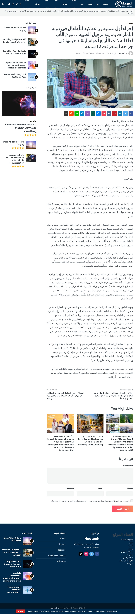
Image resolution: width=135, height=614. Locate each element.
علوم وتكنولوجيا (126, 560)
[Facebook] (20, 4)
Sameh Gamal (72, 608)
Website (70, 488)
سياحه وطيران (32, 121)
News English (127, 540)
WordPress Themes (57, 556)
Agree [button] (20, 611)
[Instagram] (13, 4)
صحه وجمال (129, 23)
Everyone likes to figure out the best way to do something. (20, 128)
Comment (128, 465)
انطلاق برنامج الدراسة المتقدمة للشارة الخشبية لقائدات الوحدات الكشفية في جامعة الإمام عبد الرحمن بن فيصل (113, 396)
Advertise (61, 561)
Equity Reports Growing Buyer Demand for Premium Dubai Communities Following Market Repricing (90, 440)
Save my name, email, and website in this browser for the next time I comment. (90, 501)
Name (130, 488)
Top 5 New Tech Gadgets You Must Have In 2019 (14, 52)
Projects (62, 550)
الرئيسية (105, 4)
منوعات (37, 4)
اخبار (97, 4)
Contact (62, 544)
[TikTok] (9, 4)
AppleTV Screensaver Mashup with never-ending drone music (16, 65)
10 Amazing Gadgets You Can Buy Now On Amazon (14, 40)
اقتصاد (90, 4)
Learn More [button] (33, 611)
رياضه (82, 4)
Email (100, 488)
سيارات (65, 4)
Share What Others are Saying (15, 29)
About (63, 538)
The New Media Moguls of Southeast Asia (14, 75)
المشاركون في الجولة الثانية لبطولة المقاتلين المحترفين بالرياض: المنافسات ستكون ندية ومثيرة (65, 396)
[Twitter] (17, 4)
